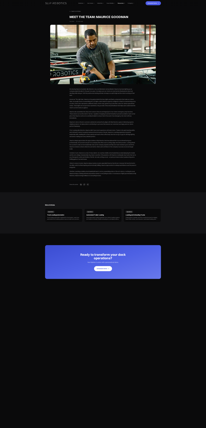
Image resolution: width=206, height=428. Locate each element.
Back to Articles (76, 11)
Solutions (80, 3)
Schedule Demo (152, 3)
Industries (100, 3)
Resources (121, 3)
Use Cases (90, 3)
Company (130, 3)
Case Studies (110, 3)
